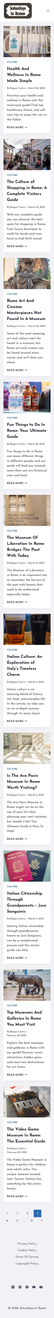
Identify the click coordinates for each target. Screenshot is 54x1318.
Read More (17, 127)
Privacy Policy (27, 1243)
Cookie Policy (27, 1250)
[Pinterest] (20, 1287)
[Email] (41, 1287)
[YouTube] (34, 1287)
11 (32, 1220)
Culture (12, 62)
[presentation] (27, 41)
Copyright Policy (27, 1263)
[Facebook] (27, 1287)
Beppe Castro (17, 88)
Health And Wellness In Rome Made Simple (24, 75)
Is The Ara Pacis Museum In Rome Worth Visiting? (23, 782)
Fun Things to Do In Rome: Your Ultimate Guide (27, 431)
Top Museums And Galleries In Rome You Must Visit (24, 1019)
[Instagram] (13, 1287)
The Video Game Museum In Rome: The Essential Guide (26, 1135)
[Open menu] (48, 10)
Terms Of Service (27, 1256)
